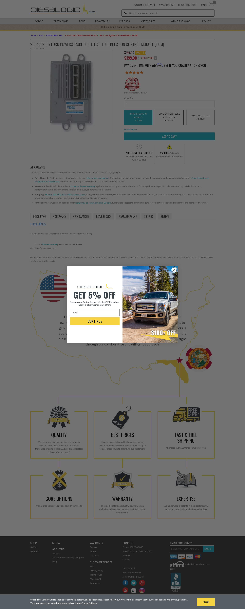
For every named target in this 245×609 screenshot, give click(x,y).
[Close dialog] (174, 269)
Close (206, 602)
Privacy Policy (127, 599)
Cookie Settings (89, 603)
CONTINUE (95, 321)
